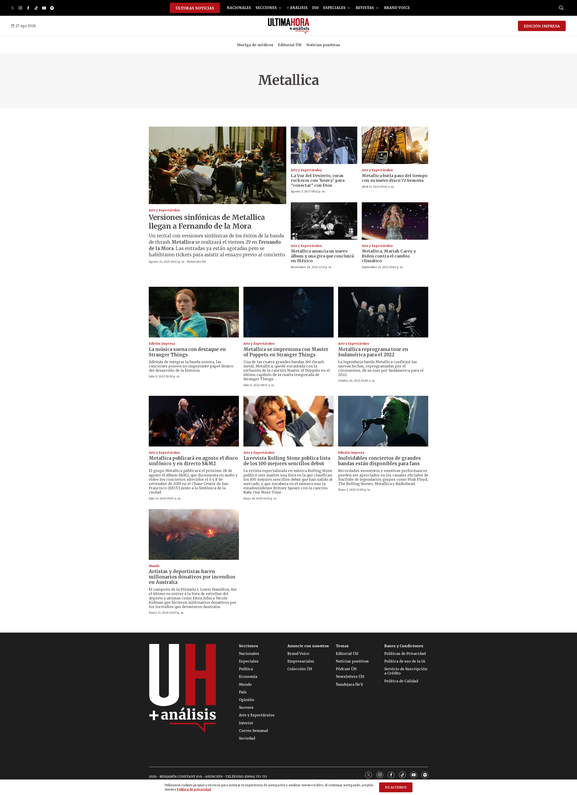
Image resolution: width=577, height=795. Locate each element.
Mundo (154, 566)
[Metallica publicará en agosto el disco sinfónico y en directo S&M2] (194, 421)
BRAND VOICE (397, 8)
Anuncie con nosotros (308, 646)
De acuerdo (396, 787)
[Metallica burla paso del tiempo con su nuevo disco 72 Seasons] (395, 145)
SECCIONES (266, 8)
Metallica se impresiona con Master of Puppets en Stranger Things (285, 352)
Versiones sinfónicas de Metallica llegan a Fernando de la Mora (207, 221)
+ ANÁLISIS (297, 8)
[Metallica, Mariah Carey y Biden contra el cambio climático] (395, 221)
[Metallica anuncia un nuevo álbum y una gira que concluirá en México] (324, 221)
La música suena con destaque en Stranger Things (187, 352)
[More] (280, 8)
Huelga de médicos (255, 45)
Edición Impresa (162, 344)
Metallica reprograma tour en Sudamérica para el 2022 (373, 352)
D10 (315, 8)
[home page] (288, 26)
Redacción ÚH (196, 261)
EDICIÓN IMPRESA (542, 26)
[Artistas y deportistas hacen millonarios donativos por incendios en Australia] (194, 534)
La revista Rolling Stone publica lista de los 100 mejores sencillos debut (286, 460)
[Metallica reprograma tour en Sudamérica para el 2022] (383, 312)
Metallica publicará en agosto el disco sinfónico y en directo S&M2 (193, 460)
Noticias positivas (323, 45)
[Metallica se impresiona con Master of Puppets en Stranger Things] (288, 312)
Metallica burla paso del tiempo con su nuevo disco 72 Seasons (394, 178)
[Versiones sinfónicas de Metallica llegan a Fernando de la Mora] (217, 165)
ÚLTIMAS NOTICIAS (195, 8)
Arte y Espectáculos (164, 210)
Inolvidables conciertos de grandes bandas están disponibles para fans (379, 460)
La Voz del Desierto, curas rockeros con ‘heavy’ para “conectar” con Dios (317, 180)
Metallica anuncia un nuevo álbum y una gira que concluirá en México (322, 255)
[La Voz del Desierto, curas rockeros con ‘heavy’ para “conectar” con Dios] (324, 145)
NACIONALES (239, 8)
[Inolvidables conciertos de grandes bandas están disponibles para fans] (383, 421)
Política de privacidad (194, 789)
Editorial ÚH (290, 45)
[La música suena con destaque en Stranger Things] (194, 312)
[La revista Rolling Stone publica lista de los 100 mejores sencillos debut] (288, 421)
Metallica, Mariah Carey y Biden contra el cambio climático (389, 255)
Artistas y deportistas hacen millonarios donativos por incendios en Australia (192, 577)
